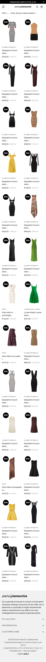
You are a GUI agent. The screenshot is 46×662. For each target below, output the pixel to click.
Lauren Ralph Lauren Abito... (33, 314)
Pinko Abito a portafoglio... (7, 314)
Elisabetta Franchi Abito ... (9, 52)
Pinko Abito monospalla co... (12, 488)
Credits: (23, 654)
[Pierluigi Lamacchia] (23, 6)
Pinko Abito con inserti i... (11, 357)
